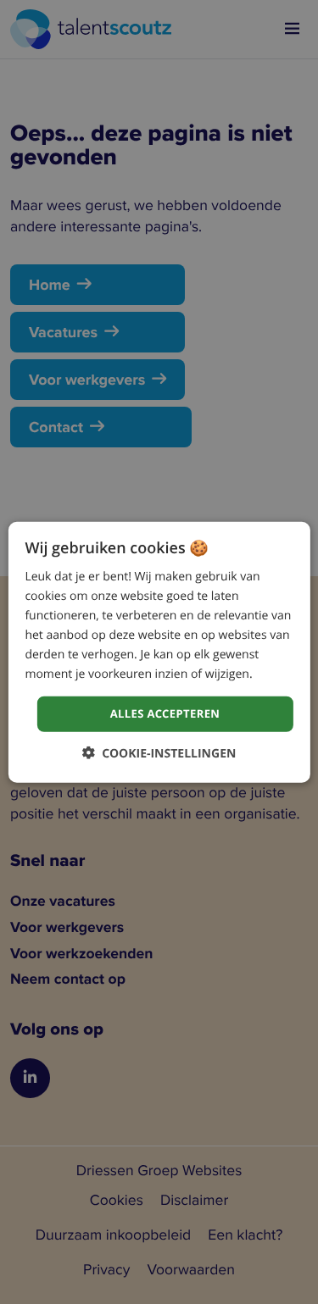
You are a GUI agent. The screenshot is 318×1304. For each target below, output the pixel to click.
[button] (159, 753)
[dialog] (159, 652)
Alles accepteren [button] (165, 713)
